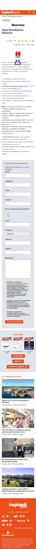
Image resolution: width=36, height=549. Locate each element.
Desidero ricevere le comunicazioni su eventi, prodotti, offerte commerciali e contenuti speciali (18, 314)
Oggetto (8, 248)
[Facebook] (7, 516)
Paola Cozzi (30, 44)
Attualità (6, 20)
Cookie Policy (29, 528)
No (8, 216)
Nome (8, 171)
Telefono (8, 239)
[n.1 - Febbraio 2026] (29, 344)
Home (3, 16)
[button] (29, 12)
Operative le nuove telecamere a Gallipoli (15, 401)
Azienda (8, 200)
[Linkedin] (24, 516)
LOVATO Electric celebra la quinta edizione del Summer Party (16, 431)
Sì (8, 214)
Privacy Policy (18, 528)
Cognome (9, 181)
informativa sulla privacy (17, 283)
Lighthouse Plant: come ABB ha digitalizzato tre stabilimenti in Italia (18, 490)
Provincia (9, 230)
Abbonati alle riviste (22, 512)
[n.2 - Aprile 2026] (18, 344)
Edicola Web (18, 356)
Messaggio (9, 258)
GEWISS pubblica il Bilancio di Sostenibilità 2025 (15, 460)
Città (7, 220)
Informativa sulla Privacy (17, 303)
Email (7, 190)
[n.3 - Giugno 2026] (7, 344)
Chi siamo (11, 512)
